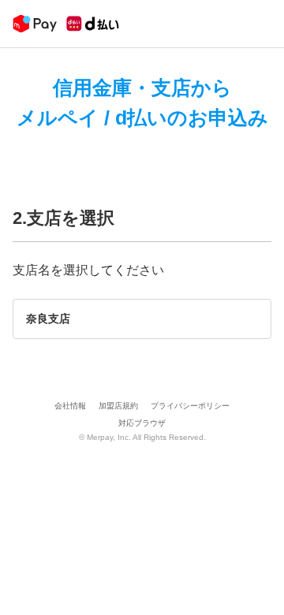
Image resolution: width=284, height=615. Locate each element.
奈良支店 (48, 318)
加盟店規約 (118, 405)
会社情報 (70, 405)
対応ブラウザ (142, 423)
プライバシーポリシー (190, 405)
